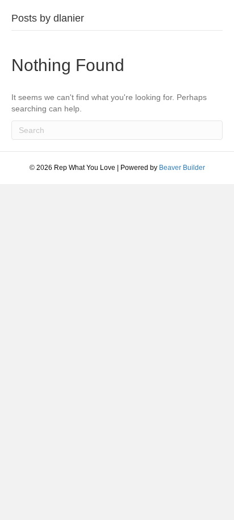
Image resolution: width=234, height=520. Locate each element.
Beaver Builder (182, 168)
